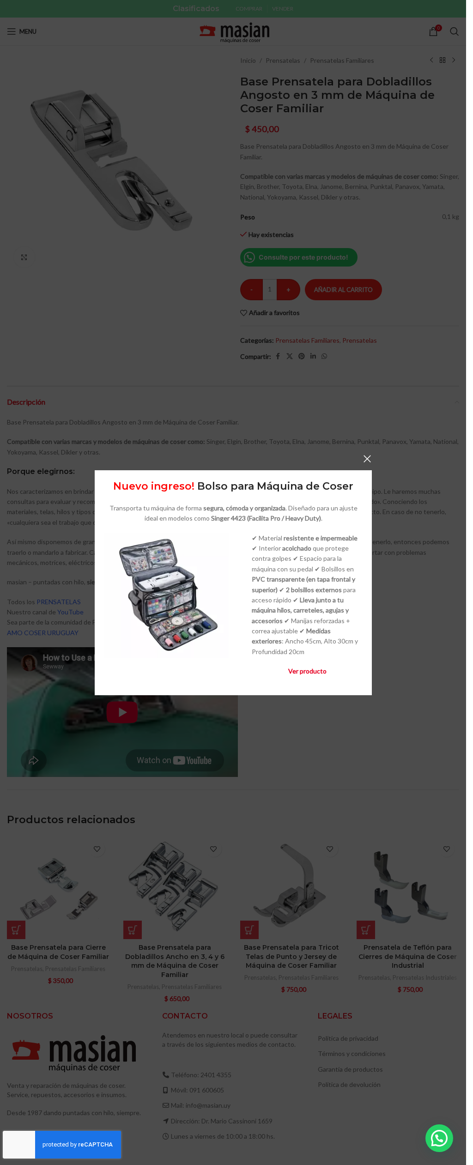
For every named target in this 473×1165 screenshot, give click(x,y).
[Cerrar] (367, 458)
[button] (439, 1138)
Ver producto (307, 671)
